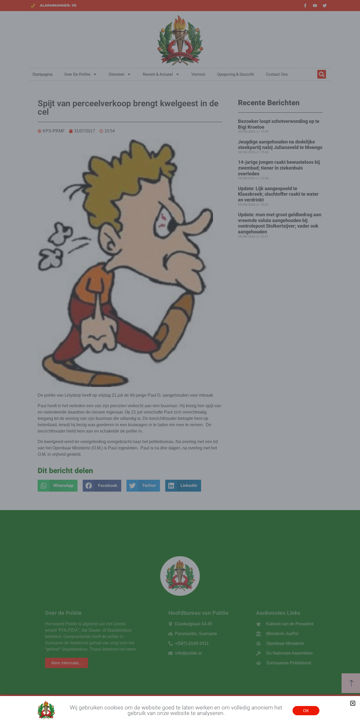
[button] (353, 703)
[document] (180, 362)
